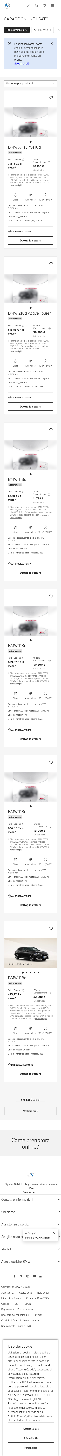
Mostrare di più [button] (30, 1110)
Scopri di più (21, 63)
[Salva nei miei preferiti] (51, 98)
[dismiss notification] (51, 43)
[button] (17, 30)
